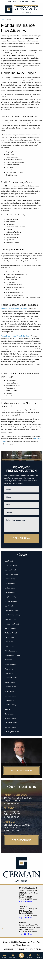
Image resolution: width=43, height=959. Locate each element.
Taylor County (10, 714)
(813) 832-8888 (11, 817)
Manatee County (11, 651)
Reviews (30, 957)
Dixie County (10, 592)
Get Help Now (21, 538)
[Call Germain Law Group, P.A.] (21, 955)
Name (8, 489)
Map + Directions (25, 902)
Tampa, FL (8, 709)
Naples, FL (9, 669)
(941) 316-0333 (11, 830)
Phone (8, 497)
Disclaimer (8, 949)
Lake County (9, 637)
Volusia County (10, 718)
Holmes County (10, 619)
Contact (39, 957)
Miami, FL (8, 660)
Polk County (9, 691)
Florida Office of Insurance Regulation (14, 308)
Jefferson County (11, 633)
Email (8, 505)
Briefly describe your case (15, 520)
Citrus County (10, 579)
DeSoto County (10, 588)
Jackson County (11, 628)
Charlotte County (11, 574)
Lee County (9, 642)
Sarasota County (11, 696)
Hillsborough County (12, 615)
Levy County (9, 646)
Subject (9, 512)
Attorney (12, 957)
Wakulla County (11, 723)
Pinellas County (10, 687)
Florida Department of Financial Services (15, 336)
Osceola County (11, 678)
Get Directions (21, 840)
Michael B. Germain (21, 770)
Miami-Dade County (12, 655)
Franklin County (11, 601)
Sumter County (10, 705)
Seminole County (11, 700)
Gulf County (9, 606)
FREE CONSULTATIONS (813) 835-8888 (22, 1)
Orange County (10, 673)
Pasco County (10, 682)
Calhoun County (11, 570)
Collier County (10, 583)
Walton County (10, 727)
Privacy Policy (35, 949)
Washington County (12, 732)
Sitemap (21, 949)
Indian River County (12, 624)
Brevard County (11, 565)
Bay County (9, 561)
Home (3, 20)
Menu (4, 957)
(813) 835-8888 (11, 803)
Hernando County (11, 610)
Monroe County (11, 664)
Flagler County (10, 597)
